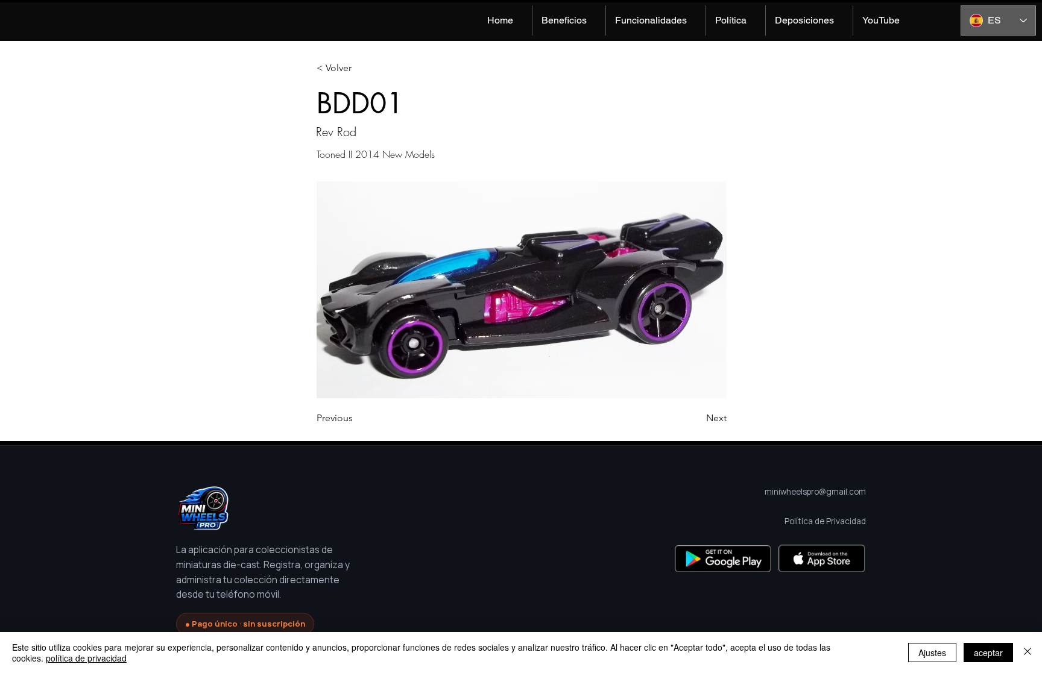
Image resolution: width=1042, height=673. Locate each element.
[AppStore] (822, 558)
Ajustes (932, 652)
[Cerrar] (1027, 652)
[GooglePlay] (723, 558)
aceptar (988, 652)
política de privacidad (86, 658)
